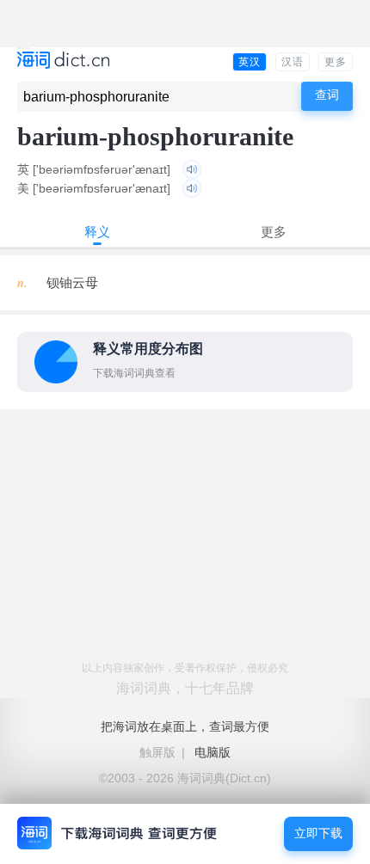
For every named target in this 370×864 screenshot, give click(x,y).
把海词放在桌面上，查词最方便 (185, 726)
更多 (335, 62)
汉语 (292, 62)
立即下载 (318, 833)
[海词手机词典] (63, 61)
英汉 (249, 62)
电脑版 (212, 752)
